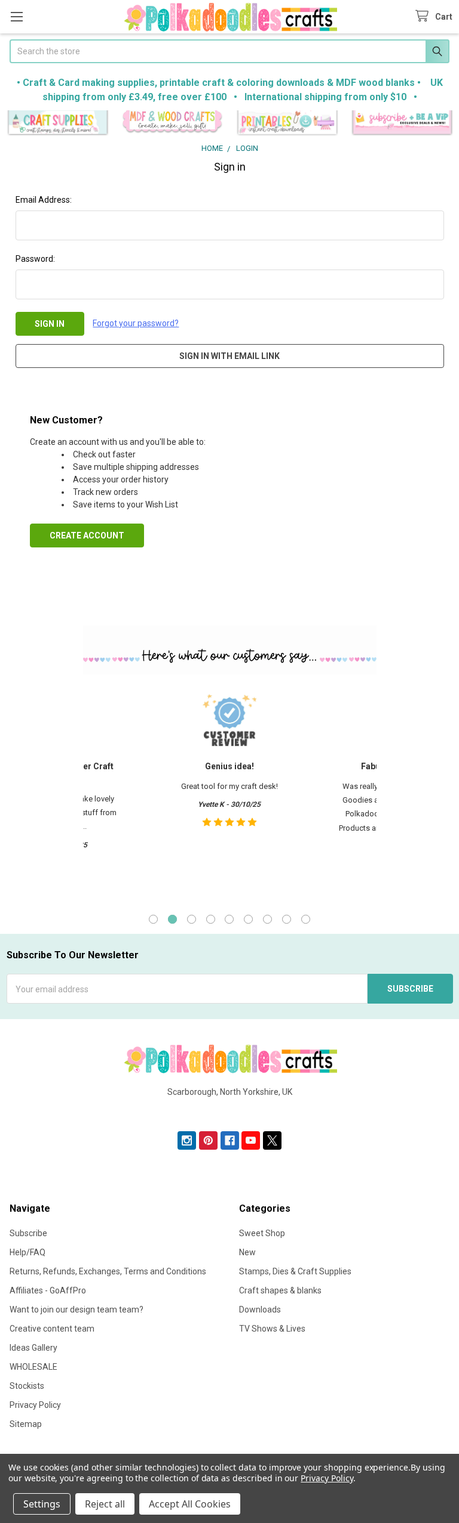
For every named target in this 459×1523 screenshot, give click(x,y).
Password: (35, 259)
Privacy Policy (35, 1405)
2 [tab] (172, 919)
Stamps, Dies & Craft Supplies (295, 1271)
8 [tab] (286, 919)
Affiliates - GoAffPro (48, 1290)
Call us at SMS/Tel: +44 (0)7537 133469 (229, 1111)
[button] (58, 123)
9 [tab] (305, 919)
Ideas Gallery (33, 1347)
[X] (272, 1140)
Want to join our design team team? (76, 1309)
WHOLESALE (33, 1367)
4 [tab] (210, 919)
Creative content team (52, 1328)
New (247, 1252)
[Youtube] (250, 1140)
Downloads (260, 1309)
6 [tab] (248, 919)
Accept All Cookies (190, 1503)
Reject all (105, 1503)
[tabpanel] (229, 791)
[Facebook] (230, 1140)
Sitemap (26, 1424)
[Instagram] (187, 1140)
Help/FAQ (27, 1252)
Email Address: (44, 200)
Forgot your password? (136, 323)
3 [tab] (191, 919)
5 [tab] (229, 919)
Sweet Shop (262, 1233)
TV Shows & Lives (272, 1328)
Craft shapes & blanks (280, 1290)
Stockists (27, 1386)
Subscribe (28, 1233)
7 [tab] (267, 919)
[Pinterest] (208, 1140)
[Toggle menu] (16, 16)
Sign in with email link (229, 356)
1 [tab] (153, 919)
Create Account (87, 535)
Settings (41, 1503)
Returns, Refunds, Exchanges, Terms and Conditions (108, 1271)
